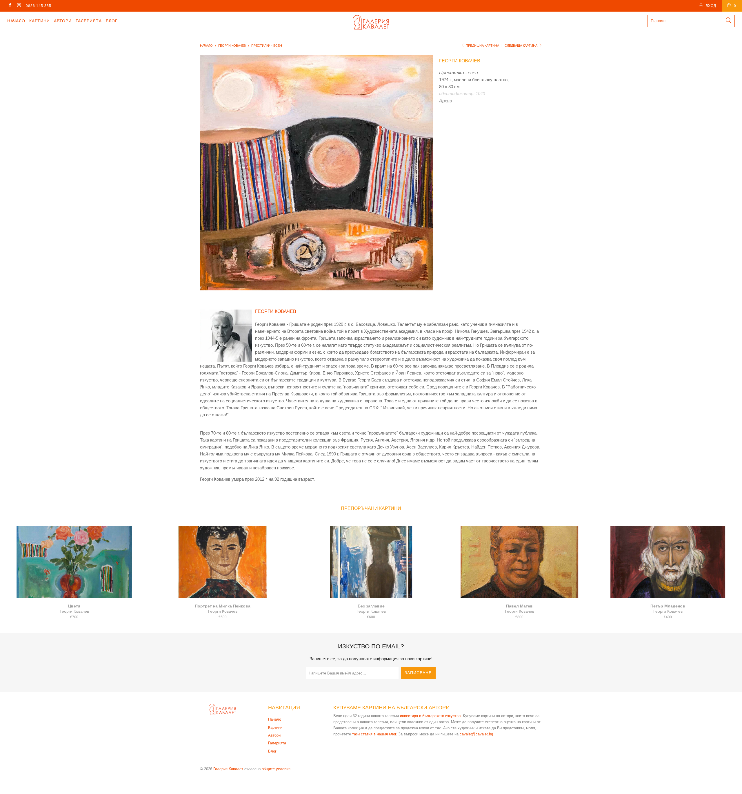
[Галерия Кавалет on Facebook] (9, 6)
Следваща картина (521, 45)
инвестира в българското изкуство (430, 716)
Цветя (74, 562)
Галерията (89, 21)
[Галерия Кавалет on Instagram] (18, 6)
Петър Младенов (668, 562)
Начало (16, 21)
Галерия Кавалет (228, 769)
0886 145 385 (38, 6)
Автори (63, 21)
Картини (39, 21)
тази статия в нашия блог (374, 734)
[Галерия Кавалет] (371, 22)
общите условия (276, 769)
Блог (112, 21)
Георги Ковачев (459, 60)
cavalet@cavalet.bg (476, 734)
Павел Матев (519, 562)
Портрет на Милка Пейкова (222, 562)
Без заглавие (371, 562)
